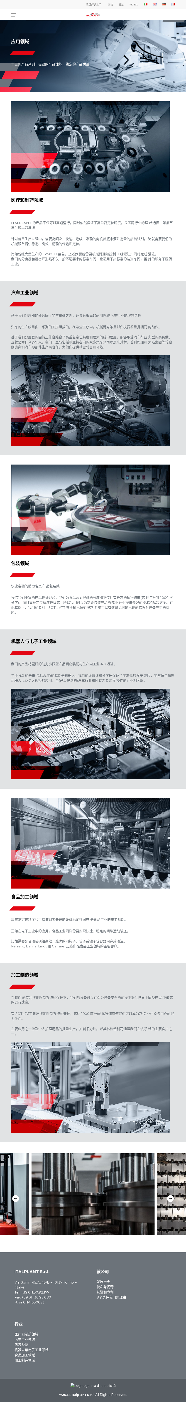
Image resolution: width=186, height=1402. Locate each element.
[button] (13, 15)
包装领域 (21, 1344)
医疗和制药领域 (26, 1334)
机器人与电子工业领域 (32, 1349)
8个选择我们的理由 (111, 1297)
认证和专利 (105, 1292)
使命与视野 (105, 1287)
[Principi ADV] (93, 1387)
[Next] (170, 1198)
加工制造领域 (25, 1360)
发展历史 (103, 1281)
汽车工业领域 (25, 1339)
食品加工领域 (25, 1355)
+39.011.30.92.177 (35, 1292)
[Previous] (15, 1198)
